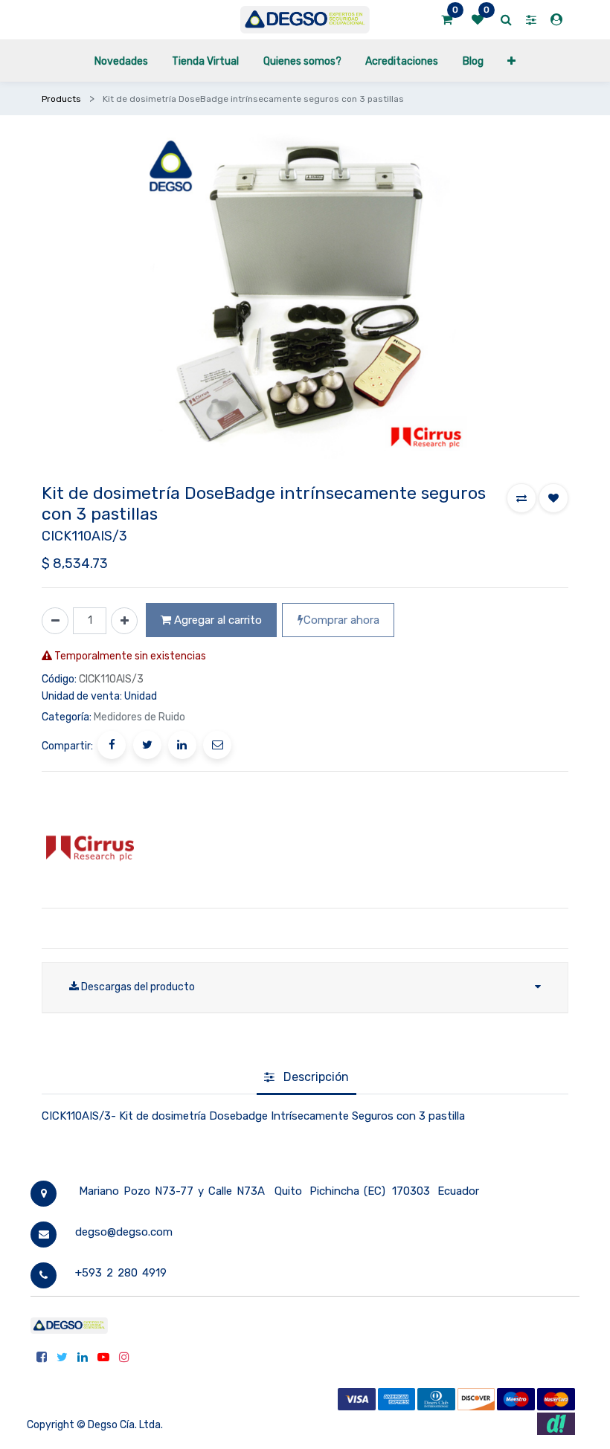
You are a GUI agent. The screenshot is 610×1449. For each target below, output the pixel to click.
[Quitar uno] (55, 620)
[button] (511, 60)
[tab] (306, 1078)
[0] (446, 20)
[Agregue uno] (124, 620)
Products (61, 99)
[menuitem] (121, 60)
